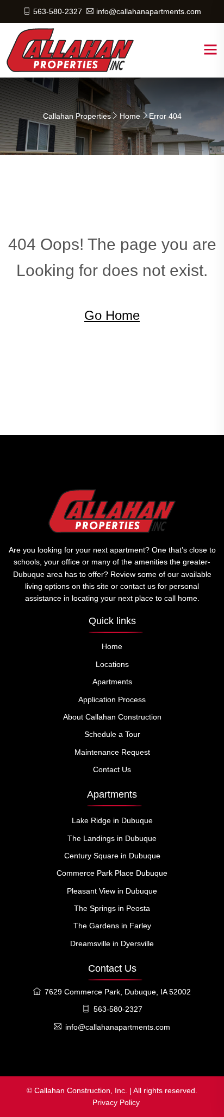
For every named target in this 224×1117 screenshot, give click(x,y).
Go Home (112, 315)
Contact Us (112, 769)
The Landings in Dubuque (112, 838)
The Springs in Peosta (112, 908)
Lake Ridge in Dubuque (112, 820)
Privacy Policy (116, 1102)
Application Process (112, 699)
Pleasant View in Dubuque (112, 891)
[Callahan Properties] (70, 50)
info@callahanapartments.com (148, 11)
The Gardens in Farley (112, 925)
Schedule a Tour (112, 734)
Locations (112, 664)
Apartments (112, 681)
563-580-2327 (57, 11)
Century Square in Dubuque (112, 855)
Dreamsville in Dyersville (112, 943)
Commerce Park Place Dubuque (112, 873)
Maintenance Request (112, 752)
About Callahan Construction (112, 716)
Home (130, 116)
